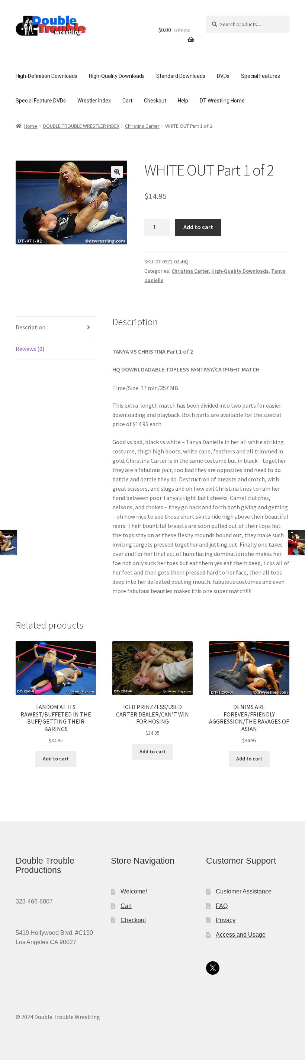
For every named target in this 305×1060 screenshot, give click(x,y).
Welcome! (134, 891)
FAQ (222, 906)
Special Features (260, 76)
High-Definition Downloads (46, 76)
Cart (127, 101)
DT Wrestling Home (222, 101)
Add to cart (198, 227)
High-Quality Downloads (117, 76)
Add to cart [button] (56, 758)
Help (183, 101)
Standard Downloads (180, 76)
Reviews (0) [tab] (30, 348)
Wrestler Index (94, 101)
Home (30, 126)
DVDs (223, 76)
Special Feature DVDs (41, 101)
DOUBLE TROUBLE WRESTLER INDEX (81, 126)
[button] (117, 172)
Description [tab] (30, 327)
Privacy (225, 920)
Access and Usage (241, 934)
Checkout (155, 101)
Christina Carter (142, 126)
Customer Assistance (244, 891)
